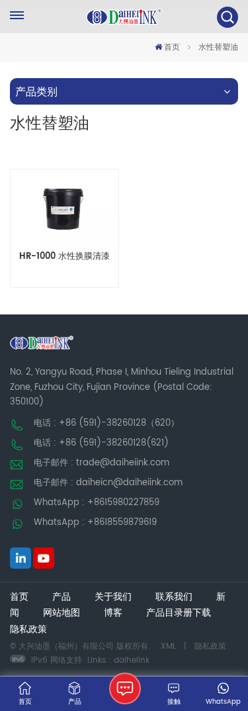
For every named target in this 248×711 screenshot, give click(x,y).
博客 (113, 613)
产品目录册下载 (178, 613)
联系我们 (173, 597)
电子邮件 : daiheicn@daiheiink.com (108, 483)
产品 (61, 597)
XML (168, 646)
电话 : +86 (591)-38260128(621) (101, 443)
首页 (172, 47)
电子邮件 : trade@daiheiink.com (101, 463)
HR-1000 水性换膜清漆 (64, 257)
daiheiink (131, 660)
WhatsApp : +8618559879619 (95, 523)
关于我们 (113, 597)
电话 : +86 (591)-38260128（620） (106, 423)
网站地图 (61, 613)
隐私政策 (28, 630)
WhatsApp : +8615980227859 (96, 503)
